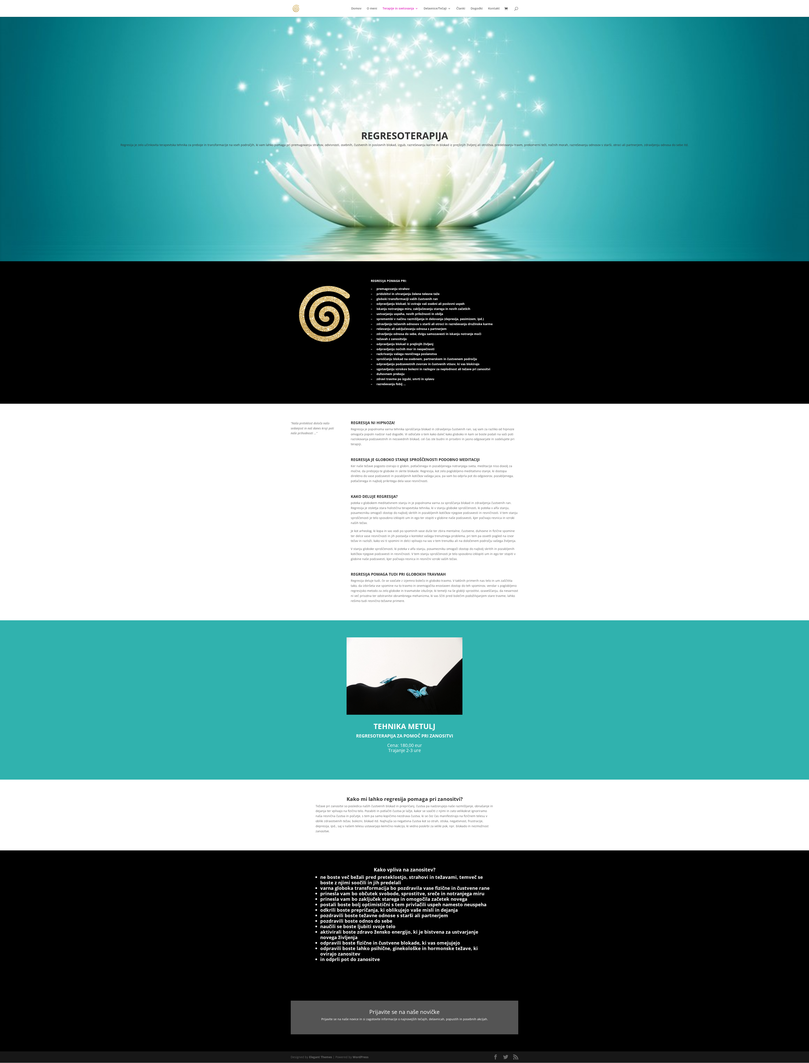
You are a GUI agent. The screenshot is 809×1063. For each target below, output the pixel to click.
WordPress (360, 1057)
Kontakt (494, 8)
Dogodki (477, 8)
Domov (356, 8)
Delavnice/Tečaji (435, 8)
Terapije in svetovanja (398, 8)
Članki (460, 8)
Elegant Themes (320, 1057)
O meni (372, 8)
